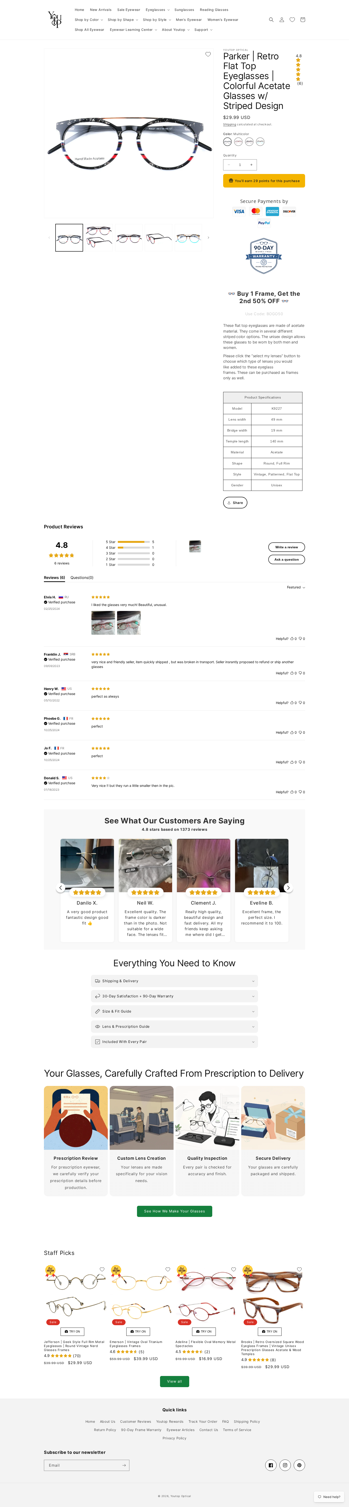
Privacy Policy (174, 1438)
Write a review (286, 547)
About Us (107, 1421)
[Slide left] (49, 237)
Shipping (229, 124)
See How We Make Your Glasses (174, 1211)
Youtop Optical (180, 1496)
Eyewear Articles (181, 1430)
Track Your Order (203, 1421)
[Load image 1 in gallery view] (69, 237)
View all (174, 1381)
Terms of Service (237, 1430)
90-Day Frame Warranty (141, 1430)
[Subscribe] (124, 1465)
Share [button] (238, 503)
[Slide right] (208, 237)
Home (90, 1421)
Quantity (229, 155)
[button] (157, 10)
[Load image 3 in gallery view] (128, 237)
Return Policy (105, 1430)
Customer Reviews (135, 1421)
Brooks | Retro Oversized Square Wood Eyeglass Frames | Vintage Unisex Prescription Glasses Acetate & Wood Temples (272, 1348)
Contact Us (208, 1430)
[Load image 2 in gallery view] (99, 237)
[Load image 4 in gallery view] (158, 237)
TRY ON (74, 1331)
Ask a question (286, 559)
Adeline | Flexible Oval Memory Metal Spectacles (205, 1344)
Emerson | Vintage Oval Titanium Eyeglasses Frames (136, 1344)
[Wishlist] (292, 19)
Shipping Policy (247, 1421)
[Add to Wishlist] (208, 54)
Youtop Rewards (170, 1421)
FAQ (225, 1421)
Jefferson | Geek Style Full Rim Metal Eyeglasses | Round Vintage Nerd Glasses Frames (74, 1346)
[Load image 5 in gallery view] (188, 237)
